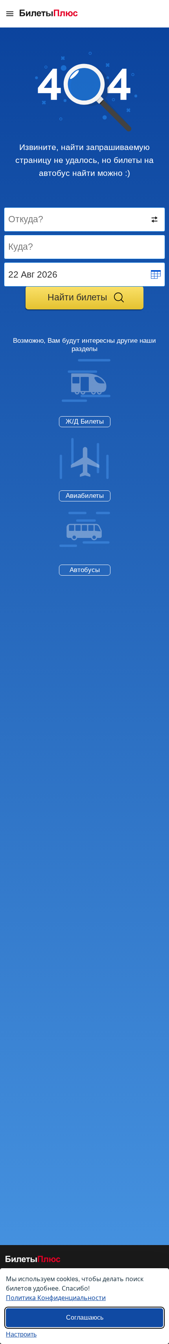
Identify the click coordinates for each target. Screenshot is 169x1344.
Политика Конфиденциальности (56, 1297)
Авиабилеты (85, 495)
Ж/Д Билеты (85, 421)
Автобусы (85, 570)
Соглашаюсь (84, 1317)
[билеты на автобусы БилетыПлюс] (33, 1261)
